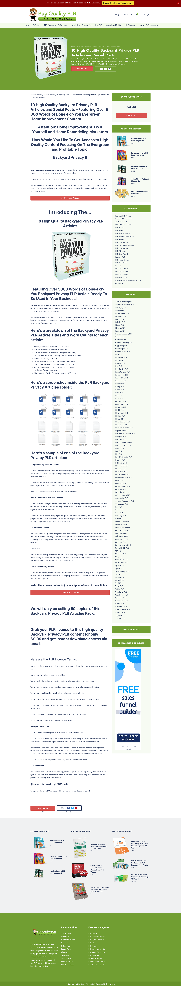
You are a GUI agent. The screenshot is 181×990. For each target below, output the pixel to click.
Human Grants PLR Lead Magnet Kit (138, 140)
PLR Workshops (121, 263)
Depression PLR (121, 357)
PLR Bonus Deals (67, 965)
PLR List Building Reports (124, 245)
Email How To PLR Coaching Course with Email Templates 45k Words (139, 845)
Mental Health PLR (122, 474)
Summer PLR (119, 577)
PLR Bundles (93, 933)
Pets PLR (118, 518)
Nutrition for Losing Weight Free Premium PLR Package (98, 846)
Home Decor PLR (92, 59)
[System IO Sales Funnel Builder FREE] (128, 697)
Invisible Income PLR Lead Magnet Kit (57, 872)
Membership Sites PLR (123, 477)
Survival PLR (119, 580)
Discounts (64, 943)
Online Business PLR (122, 495)
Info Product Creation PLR (125, 433)
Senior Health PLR (122, 548)
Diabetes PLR (120, 363)
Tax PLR (118, 583)
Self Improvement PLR (123, 545)
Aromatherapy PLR (122, 313)
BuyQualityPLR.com (96, 984)
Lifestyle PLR (120, 460)
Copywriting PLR (121, 345)
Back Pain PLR (120, 316)
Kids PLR (118, 454)
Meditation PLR (121, 472)
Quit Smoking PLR (121, 530)
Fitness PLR (119, 389)
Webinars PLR (120, 598)
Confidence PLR (121, 340)
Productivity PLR (121, 524)
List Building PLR (121, 463)
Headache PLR (120, 407)
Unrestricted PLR (121, 283)
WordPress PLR (121, 606)
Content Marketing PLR (123, 342)
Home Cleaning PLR (79, 59)
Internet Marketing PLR (123, 442)
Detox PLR (119, 360)
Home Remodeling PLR (126, 61)
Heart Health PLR (121, 413)
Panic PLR (119, 513)
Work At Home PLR (122, 609)
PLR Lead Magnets (122, 242)
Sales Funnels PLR (121, 539)
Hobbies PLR (120, 416)
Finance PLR (119, 384)
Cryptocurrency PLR (122, 351)
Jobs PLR (118, 451)
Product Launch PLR (122, 521)
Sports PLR (119, 568)
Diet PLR (118, 366)
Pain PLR (118, 507)
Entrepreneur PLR (121, 375)
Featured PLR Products (123, 216)
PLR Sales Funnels (121, 254)
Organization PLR (121, 498)
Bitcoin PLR (119, 325)
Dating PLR (119, 354)
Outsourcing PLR (121, 504)
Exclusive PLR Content (123, 219)
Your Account (66, 933)
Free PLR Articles (121, 269)
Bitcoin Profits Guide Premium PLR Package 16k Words (140, 877)
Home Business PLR (122, 422)
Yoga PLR (118, 615)
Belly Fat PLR (120, 322)
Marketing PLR (120, 469)
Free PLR (118, 266)
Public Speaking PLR (122, 527)
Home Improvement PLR (124, 428)
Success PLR (120, 574)
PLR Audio (119, 230)
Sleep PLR (119, 557)
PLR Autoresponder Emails (124, 236)
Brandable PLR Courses (123, 225)
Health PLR (119, 410)
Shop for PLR (66, 958)
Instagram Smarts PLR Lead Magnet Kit (58, 857)
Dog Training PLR (121, 369)
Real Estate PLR (121, 533)
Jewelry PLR (119, 448)
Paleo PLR (119, 510)
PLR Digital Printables (96, 940)
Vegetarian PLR (121, 592)
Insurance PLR (120, 439)
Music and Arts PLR (122, 489)
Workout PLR (120, 612)
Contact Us (65, 936)
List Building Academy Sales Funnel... (140, 193)
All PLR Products (121, 222)
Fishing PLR (119, 386)
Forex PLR (119, 398)
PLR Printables (120, 251)
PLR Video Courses (122, 260)
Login (147, 15)
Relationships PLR (121, 536)
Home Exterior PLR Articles (124, 59)
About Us (64, 952)
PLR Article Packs (91, 64)
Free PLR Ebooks (121, 271)
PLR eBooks (119, 239)
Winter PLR (119, 604)
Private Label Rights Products (115, 64)
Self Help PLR (120, 542)
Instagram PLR (120, 436)
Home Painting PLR (111, 61)
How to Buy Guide (68, 940)
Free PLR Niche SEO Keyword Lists (128, 280)
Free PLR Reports (121, 277)
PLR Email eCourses (122, 233)
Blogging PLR (120, 328)
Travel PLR (119, 586)
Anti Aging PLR (120, 307)
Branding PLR (120, 331)
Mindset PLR (120, 480)
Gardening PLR (120, 401)
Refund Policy (66, 946)
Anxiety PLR (119, 310)
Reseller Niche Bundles (96, 962)
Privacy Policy (66, 949)
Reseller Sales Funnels (96, 965)
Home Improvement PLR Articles (94, 61)
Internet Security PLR (123, 445)
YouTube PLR (120, 618)
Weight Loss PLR (121, 601)
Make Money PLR (121, 466)
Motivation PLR (120, 483)
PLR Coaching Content (96, 936)
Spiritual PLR (119, 565)
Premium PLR (120, 257)
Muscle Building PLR (122, 486)
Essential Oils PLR (121, 378)
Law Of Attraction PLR (123, 457)
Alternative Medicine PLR (124, 304)
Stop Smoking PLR (122, 571)
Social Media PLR (121, 560)
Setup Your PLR (67, 955)
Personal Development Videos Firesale (117, 3)
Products (79, 46)
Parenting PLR (120, 516)
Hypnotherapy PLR (122, 430)
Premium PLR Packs (95, 958)
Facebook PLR (120, 381)
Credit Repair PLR (121, 348)
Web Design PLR (121, 595)
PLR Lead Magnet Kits (96, 949)
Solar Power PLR (121, 562)
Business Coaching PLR (123, 334)
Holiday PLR (119, 419)
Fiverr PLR (119, 392)
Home (73, 46)
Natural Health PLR (122, 492)
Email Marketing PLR (122, 372)
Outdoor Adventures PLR (124, 501)
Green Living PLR (121, 404)
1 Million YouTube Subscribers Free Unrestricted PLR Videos (97, 869)
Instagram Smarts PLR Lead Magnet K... (139, 154)
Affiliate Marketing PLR (123, 301)
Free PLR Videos (121, 274)
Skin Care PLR (120, 554)
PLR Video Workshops (96, 952)
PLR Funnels (92, 946)
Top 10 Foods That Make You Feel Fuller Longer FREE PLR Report (99, 889)
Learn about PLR (67, 962)
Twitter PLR (119, 589)
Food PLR (118, 395)
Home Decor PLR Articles (107, 59)
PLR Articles (101, 64)
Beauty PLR (119, 319)
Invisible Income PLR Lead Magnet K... (139, 167)
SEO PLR (118, 551)
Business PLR (120, 337)
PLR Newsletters (121, 248)
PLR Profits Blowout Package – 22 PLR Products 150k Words (139, 863)
